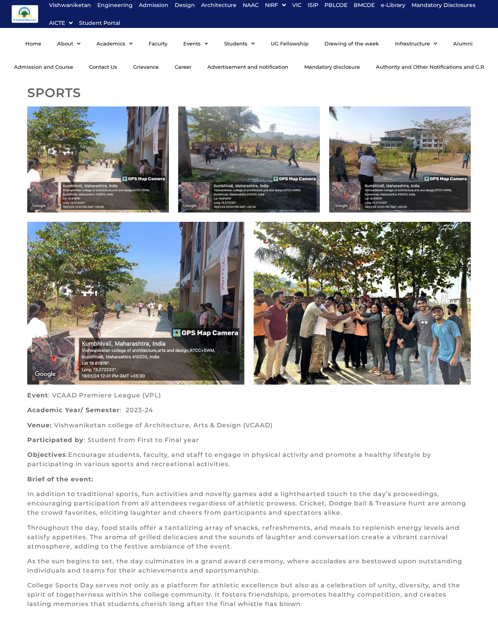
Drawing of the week (351, 43)
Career (183, 67)
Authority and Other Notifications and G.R (430, 67)
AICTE (57, 22)
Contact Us (103, 67)
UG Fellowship (290, 43)
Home (33, 43)
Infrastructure (412, 43)
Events (192, 43)
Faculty (158, 43)
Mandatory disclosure (332, 67)
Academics (110, 43)
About (65, 43)
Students (235, 43)
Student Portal (99, 22)
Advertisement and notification (247, 67)
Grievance (146, 67)
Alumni (463, 43)
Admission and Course (43, 67)
